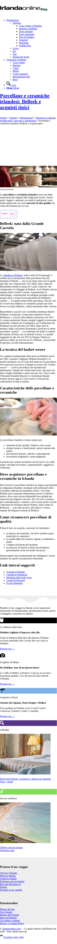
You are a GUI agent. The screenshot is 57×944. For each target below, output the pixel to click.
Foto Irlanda (6, 912)
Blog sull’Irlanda (8, 917)
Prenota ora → (7, 648)
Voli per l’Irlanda (8, 873)
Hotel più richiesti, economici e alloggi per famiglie (25, 779)
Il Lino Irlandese (14, 583)
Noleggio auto (7, 850)
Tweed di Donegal (15, 580)
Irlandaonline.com (12, 928)
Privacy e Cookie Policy (12, 923)
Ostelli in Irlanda (8, 878)
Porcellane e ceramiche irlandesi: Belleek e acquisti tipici (24, 101)
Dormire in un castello (11, 890)
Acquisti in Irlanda (15, 572)
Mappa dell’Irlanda (9, 915)
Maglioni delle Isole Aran (19, 577)
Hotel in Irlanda (8, 875)
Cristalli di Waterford (16, 574)
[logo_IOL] (23, 15)
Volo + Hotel (6, 781)
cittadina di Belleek (12, 275)
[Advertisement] (28, 144)
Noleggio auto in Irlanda (12, 881)
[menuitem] (31, 38)
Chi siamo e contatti (10, 920)
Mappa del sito (7, 909)
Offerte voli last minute (11, 847)
